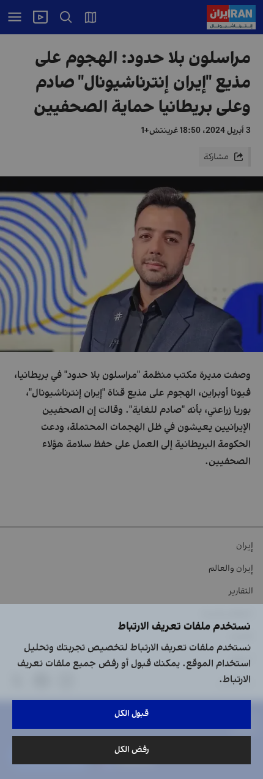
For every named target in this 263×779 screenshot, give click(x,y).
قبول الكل (131, 713)
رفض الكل (131, 749)
